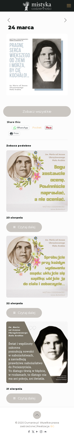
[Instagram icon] (41, 431)
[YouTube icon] (37, 431)
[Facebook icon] (29, 431)
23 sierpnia (14, 217)
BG (52, 426)
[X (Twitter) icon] (33, 431)
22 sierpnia (14, 303)
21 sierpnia (14, 388)
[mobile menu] (69, 5)
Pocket (37, 127)
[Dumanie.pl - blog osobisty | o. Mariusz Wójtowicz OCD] (37, 5)
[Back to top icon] (37, 415)
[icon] (45, 431)
